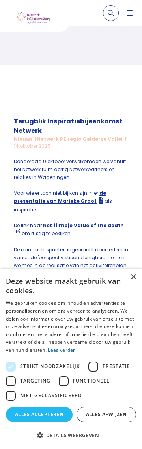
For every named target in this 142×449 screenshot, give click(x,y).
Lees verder (61, 350)
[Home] (37, 19)
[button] (71, 435)
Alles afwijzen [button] (106, 414)
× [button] (133, 277)
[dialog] (71, 359)
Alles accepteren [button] (39, 414)
